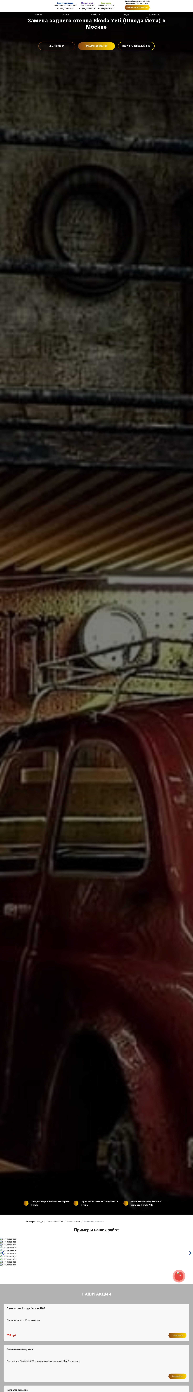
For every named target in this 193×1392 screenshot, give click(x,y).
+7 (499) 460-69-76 (87, 8)
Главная (38, 14)
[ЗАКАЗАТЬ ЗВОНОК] (178, 1276)
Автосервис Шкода (34, 1222)
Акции (126, 14)
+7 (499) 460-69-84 (65, 8)
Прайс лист (97, 14)
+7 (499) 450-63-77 (106, 8)
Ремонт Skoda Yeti (55, 1222)
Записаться (177, 1335)
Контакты (154, 14)
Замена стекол (73, 1222)
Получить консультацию (137, 7)
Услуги (65, 14)
